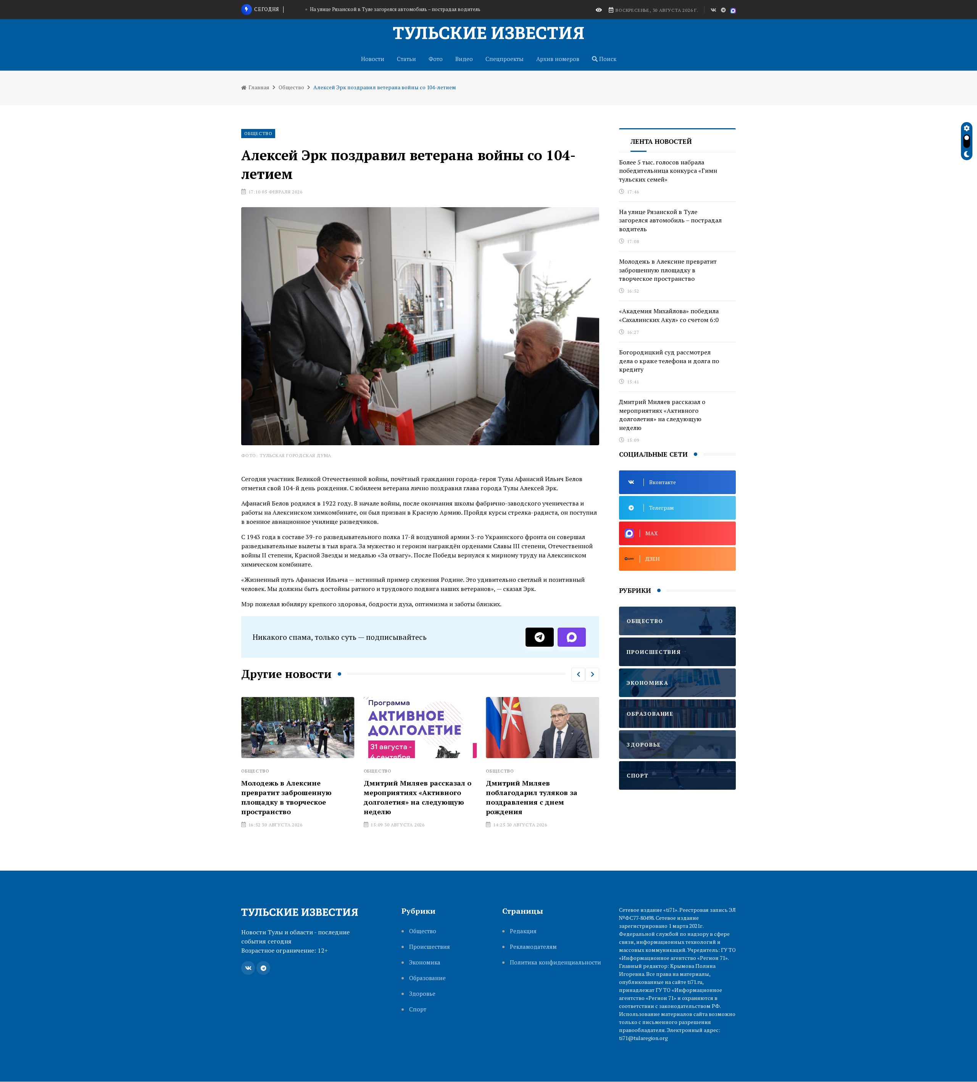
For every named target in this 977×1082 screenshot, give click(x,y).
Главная (258, 87)
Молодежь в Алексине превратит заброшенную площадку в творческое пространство (395, 12)
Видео (464, 59)
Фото (436, 59)
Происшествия (429, 947)
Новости (372, 59)
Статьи (406, 59)
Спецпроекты (504, 59)
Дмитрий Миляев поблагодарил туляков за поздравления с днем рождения (461, 797)
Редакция (523, 931)
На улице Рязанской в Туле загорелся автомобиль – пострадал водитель (670, 220)
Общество (291, 87)
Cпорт (417, 1009)
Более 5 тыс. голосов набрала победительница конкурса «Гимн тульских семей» (590, 792)
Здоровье (422, 994)
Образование (427, 978)
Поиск (607, 59)
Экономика (424, 962)
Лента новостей (661, 141)
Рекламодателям (533, 947)
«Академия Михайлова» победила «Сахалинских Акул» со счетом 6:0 (669, 315)
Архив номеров (557, 59)
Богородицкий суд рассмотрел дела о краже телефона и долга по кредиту (669, 361)
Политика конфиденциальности (555, 962)
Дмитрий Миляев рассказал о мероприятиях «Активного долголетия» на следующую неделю (347, 797)
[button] (578, 674)
